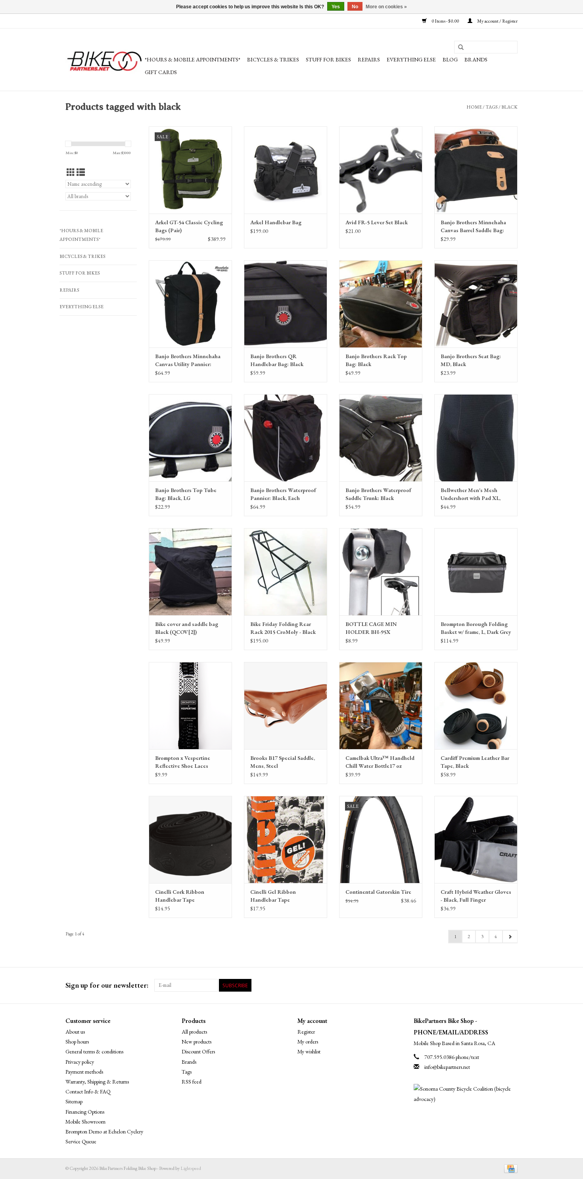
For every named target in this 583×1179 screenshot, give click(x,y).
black (509, 107)
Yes (336, 7)
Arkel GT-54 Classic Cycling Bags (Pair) (189, 226)
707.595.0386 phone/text (451, 1057)
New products (196, 1041)
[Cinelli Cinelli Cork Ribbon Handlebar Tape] (190, 839)
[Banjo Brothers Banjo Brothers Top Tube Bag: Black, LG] (190, 437)
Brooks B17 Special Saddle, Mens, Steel (282, 761)
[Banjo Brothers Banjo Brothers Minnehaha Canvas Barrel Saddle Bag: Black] (476, 170)
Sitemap (73, 1101)
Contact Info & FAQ (88, 1091)
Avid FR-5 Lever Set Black (376, 222)
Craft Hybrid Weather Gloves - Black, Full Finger (476, 895)
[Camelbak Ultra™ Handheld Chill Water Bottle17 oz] (380, 705)
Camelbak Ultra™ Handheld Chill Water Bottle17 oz (379, 761)
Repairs (369, 59)
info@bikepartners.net (447, 1066)
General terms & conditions (94, 1051)
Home (474, 107)
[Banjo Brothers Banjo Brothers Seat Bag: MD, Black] (476, 303)
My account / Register (497, 21)
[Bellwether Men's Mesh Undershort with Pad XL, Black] (476, 437)
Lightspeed (190, 1168)
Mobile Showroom (85, 1121)
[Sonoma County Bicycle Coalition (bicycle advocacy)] (466, 1094)
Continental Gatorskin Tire (378, 891)
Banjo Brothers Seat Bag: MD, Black (471, 360)
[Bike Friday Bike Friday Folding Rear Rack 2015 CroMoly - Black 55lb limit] (285, 571)
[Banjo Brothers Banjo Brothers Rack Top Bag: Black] (380, 303)
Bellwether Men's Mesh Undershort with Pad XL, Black (471, 494)
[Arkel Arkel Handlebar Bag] (285, 170)
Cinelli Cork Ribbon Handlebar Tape (179, 895)
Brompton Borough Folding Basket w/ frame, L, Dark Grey (476, 627)
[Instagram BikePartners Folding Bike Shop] (511, 985)
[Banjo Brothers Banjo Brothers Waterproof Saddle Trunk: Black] (380, 437)
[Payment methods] (509, 1168)
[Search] (461, 47)
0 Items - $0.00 (445, 21)
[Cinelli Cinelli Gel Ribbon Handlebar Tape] (285, 839)
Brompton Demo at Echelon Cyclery (104, 1131)
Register (306, 1031)
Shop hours (77, 1041)
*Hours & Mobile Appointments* (192, 59)
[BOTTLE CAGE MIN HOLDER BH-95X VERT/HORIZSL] (380, 571)
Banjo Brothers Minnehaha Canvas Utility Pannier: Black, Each (188, 360)
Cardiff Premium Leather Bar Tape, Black (475, 761)
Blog (450, 59)
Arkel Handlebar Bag (275, 222)
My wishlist (308, 1051)
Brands (475, 59)
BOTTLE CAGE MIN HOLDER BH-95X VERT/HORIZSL (371, 628)
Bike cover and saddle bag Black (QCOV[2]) (186, 627)
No (355, 7)
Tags (491, 107)
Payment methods (84, 1071)
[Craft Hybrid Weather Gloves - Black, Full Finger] (476, 839)
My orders (307, 1041)
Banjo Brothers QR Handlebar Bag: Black (276, 360)
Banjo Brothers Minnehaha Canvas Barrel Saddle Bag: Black (473, 226)
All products (194, 1031)
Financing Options (84, 1111)
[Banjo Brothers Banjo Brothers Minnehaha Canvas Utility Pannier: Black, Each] (190, 303)
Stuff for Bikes (328, 59)
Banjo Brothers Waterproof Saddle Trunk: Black (378, 494)
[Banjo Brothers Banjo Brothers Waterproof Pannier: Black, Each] (285, 437)
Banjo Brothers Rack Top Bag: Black (376, 360)
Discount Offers (198, 1051)
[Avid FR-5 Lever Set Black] (380, 170)
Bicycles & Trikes (273, 59)
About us (75, 1031)
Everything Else (411, 59)
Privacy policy (79, 1061)
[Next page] (509, 936)
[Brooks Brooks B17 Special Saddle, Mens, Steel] (285, 705)
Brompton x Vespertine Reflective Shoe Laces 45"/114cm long (182, 762)
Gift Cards (161, 72)
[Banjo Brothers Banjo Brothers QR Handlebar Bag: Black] (285, 303)
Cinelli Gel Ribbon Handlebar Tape (273, 895)
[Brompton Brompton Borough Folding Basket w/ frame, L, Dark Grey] (476, 571)
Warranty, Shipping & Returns (97, 1081)
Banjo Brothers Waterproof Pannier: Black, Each (283, 494)
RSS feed (191, 1081)
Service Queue (80, 1141)
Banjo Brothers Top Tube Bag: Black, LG (186, 494)
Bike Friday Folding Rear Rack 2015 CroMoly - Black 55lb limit (283, 628)
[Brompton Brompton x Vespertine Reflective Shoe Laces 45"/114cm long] (190, 705)
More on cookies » (386, 7)
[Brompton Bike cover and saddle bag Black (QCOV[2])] (190, 571)
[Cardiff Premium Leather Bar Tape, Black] (476, 705)
